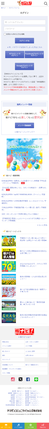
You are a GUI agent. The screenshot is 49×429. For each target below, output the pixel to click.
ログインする (24, 41)
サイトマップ (6, 359)
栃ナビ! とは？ (25, 337)
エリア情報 (31, 427)
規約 (3, 355)
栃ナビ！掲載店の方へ (32, 365)
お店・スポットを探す (6, 427)
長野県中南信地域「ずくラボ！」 (35, 397)
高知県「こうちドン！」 (32, 405)
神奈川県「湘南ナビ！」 (17, 401)
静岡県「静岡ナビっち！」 (16, 393)
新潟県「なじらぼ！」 (31, 395)
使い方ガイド (6, 351)
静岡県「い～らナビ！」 (32, 401)
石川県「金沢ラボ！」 (17, 403)
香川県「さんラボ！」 (31, 399)
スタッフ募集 (6, 373)
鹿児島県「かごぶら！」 (32, 403)
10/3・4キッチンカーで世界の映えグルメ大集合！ (20, 214)
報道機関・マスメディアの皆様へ (12, 369)
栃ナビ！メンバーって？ (25, 132)
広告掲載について (7, 365)
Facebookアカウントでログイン (34, 54)
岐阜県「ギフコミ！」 (17, 397)
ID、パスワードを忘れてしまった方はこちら (25, 47)
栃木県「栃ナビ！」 (18, 391)
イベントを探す (18, 427)
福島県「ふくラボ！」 (17, 395)
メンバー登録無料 (24, 125)
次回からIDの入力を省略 (15, 34)
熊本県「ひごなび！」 (31, 391)
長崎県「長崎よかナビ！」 (33, 393)
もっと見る (43, 225)
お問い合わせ (29, 355)
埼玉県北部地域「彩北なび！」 (15, 405)
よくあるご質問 (30, 351)
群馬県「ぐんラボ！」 (17, 399)
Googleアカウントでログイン (24, 66)
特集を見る (43, 427)
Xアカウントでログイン (14, 54)
